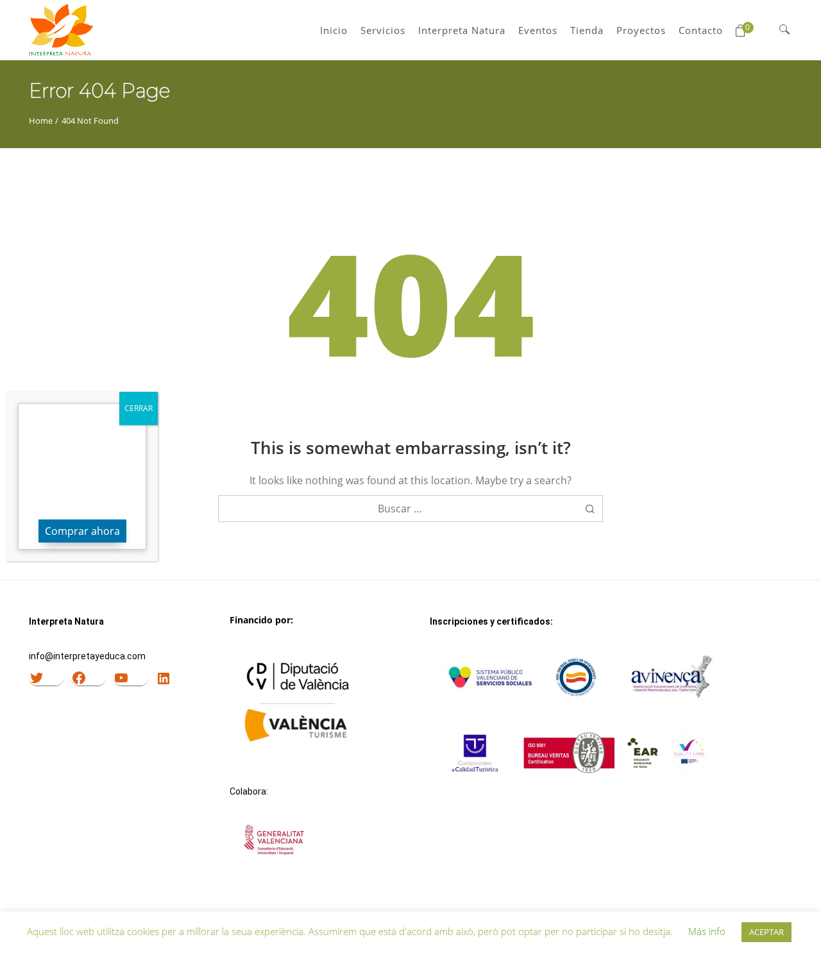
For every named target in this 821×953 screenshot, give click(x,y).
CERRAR (138, 408)
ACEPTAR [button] (766, 932)
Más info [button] (706, 931)
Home (41, 120)
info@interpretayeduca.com (87, 656)
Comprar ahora (82, 531)
